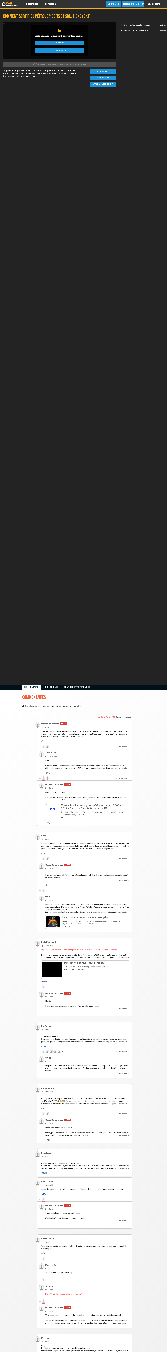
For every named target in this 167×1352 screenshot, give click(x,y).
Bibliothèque (33, 4)
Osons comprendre (12, 4)
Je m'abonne (113, 4)
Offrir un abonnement (133, 4)
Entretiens (50, 4)
